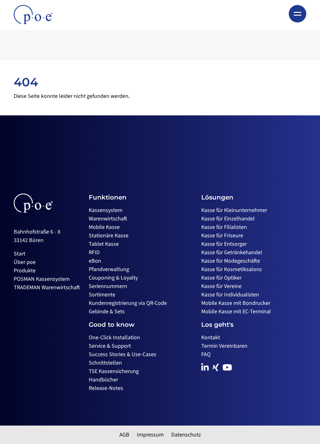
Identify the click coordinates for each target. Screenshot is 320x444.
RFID (94, 252)
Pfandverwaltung (109, 269)
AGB (124, 435)
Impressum (150, 435)
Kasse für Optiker (221, 278)
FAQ (206, 354)
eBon (95, 261)
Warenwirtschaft (108, 219)
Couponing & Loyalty (113, 278)
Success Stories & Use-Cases (122, 354)
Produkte (25, 271)
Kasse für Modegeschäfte (230, 261)
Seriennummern (108, 286)
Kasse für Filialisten (224, 227)
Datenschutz (186, 435)
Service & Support (110, 346)
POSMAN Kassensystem (42, 279)
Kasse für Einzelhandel (228, 219)
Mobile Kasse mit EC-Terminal (236, 311)
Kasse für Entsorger (224, 244)
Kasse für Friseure (222, 236)
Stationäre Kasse (108, 236)
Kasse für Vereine (221, 286)
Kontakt (210, 337)
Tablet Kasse (104, 244)
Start (19, 254)
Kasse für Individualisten (230, 295)
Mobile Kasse (104, 227)
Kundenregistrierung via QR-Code (128, 303)
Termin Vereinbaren (224, 346)
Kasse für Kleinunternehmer (234, 210)
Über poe (25, 262)
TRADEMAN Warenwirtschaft (47, 287)
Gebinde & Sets (107, 311)
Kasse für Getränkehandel (231, 252)
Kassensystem (105, 210)
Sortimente (102, 295)
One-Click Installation (114, 337)
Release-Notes (106, 388)
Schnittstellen (105, 363)
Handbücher (103, 380)
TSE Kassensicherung (114, 371)
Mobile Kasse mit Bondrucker (235, 303)
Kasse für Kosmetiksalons (231, 269)
